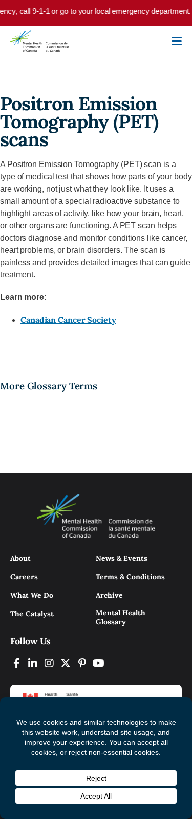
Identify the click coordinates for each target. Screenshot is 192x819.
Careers (24, 576)
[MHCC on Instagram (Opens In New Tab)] (49, 663)
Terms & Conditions (130, 576)
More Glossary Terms (48, 386)
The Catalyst (32, 613)
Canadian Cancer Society (68, 320)
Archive (109, 595)
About (20, 558)
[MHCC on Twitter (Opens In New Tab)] (65, 663)
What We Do (31, 595)
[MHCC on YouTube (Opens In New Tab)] (98, 663)
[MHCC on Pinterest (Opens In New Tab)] (82, 663)
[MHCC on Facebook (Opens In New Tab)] (16, 663)
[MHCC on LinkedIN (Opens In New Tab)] (33, 663)
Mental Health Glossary (120, 617)
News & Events (121, 558)
